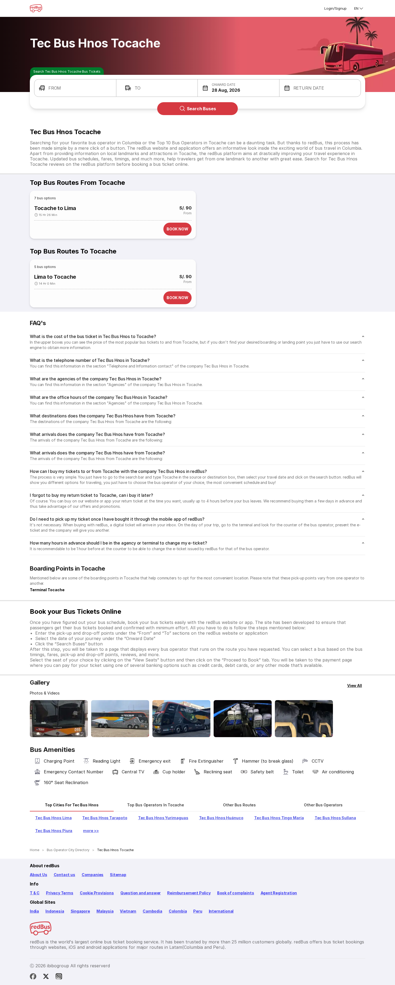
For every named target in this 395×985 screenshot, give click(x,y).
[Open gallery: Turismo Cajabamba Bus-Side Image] (120, 718)
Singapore (80, 911)
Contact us (64, 874)
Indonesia (54, 911)
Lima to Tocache (55, 277)
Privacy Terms (59, 893)
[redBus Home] (36, 8)
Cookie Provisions (97, 893)
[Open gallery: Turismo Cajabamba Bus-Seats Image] (304, 718)
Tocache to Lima (55, 208)
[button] (75, 88)
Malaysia (105, 911)
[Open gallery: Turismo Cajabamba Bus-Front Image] (59, 718)
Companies (92, 874)
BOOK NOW (177, 229)
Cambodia (152, 911)
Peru (197, 911)
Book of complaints (235, 893)
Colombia (178, 911)
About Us (38, 874)
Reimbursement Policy (188, 893)
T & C (35, 893)
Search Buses (201, 108)
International (221, 911)
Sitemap (118, 874)
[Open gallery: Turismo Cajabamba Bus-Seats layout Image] (243, 718)
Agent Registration (279, 893)
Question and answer (140, 893)
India (34, 911)
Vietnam (128, 911)
